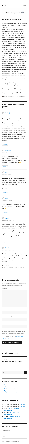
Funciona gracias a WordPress (12, 441)
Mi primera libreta (9, 391)
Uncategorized (22, 96)
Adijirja (7, 218)
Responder (5, 144)
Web (3, 323)
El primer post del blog (10, 389)
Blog (4, 5)
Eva (6, 172)
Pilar (6, 198)
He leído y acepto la (12, 337)
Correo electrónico (9, 317)
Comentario (6, 288)
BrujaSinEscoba (8, 96)
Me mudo (6, 385)
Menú (24, 5)
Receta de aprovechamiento (11, 393)
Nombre (5, 310)
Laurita (7, 248)
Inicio (3, 436)
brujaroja (7, 113)
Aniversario (7, 387)
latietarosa (8, 150)
